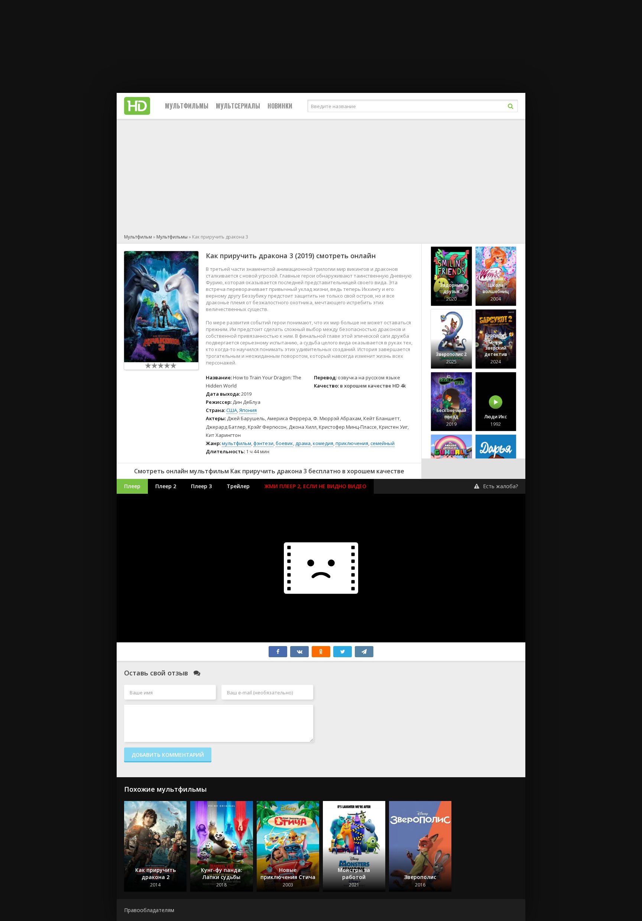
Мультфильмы (186, 105)
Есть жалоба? (500, 486)
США (231, 410)
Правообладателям (149, 910)
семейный (382, 443)
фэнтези (263, 443)
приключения (351, 443)
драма (303, 443)
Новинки (280, 105)
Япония (248, 410)
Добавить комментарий (168, 754)
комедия (323, 443)
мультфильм (236, 443)
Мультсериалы (238, 105)
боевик (284, 443)
